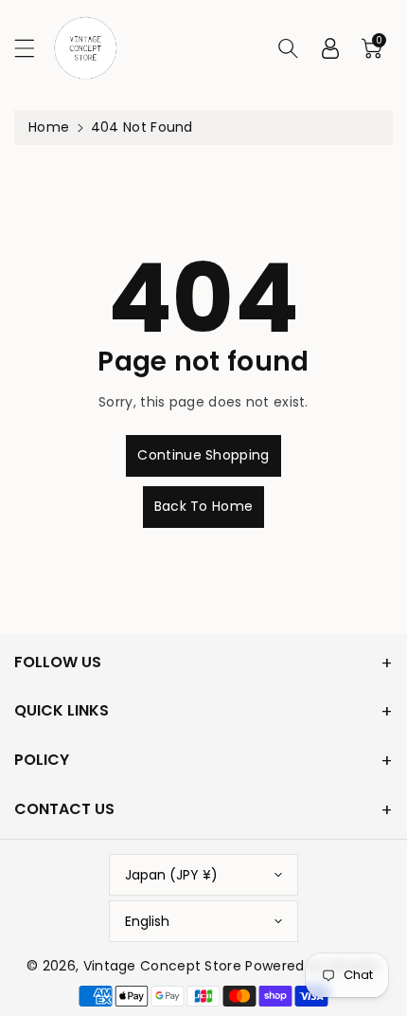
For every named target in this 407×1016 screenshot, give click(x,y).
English (147, 921)
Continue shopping (203, 454)
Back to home (204, 506)
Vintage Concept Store (162, 965)
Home (48, 127)
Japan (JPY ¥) (171, 874)
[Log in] (330, 48)
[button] (33, 48)
